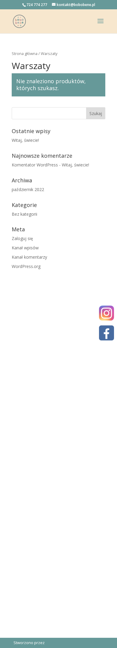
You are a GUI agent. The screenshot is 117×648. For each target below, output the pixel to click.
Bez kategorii (24, 214)
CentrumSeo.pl (59, 642)
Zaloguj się (22, 238)
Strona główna (25, 53)
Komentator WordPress (35, 165)
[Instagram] (106, 314)
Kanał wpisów (25, 248)
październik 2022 (28, 189)
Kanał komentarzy (29, 257)
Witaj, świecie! (25, 140)
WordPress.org (26, 266)
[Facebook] (106, 334)
